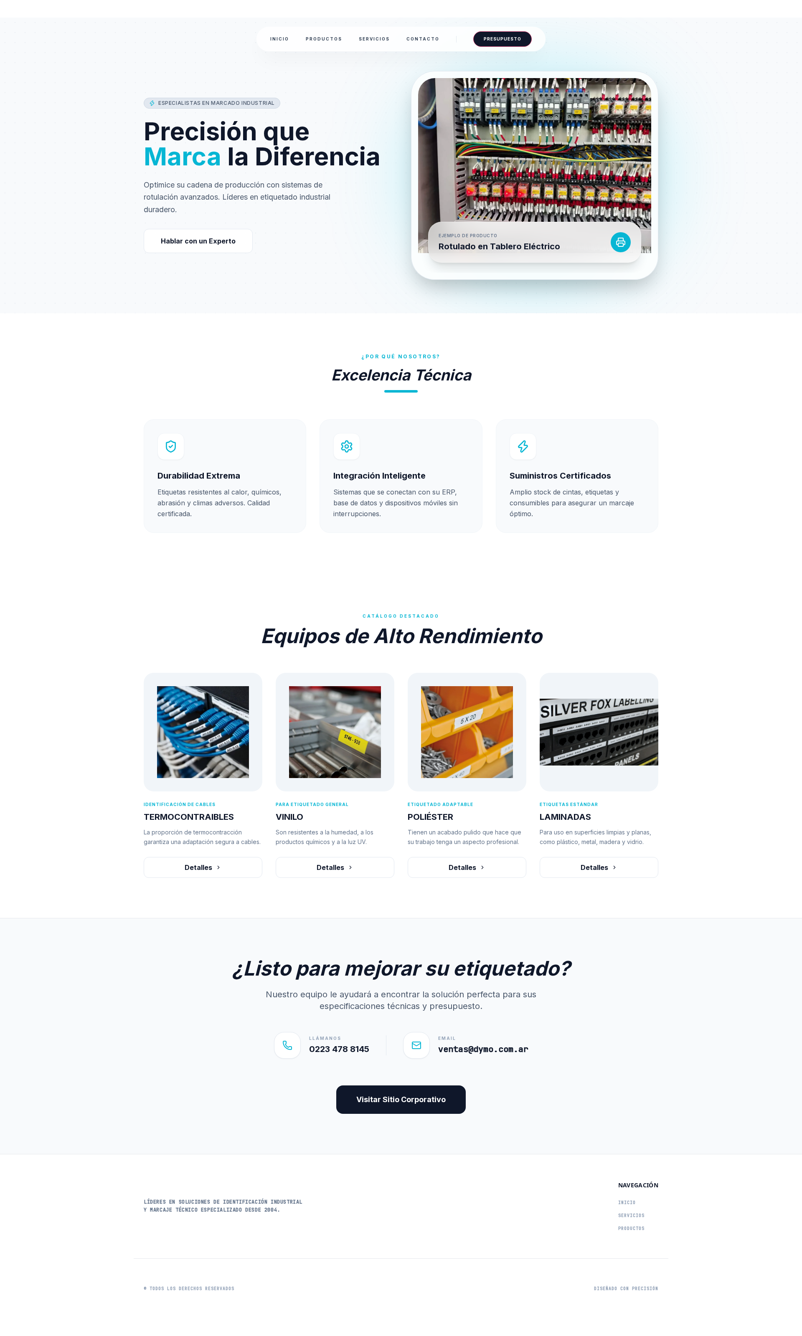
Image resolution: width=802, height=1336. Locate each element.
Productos (324, 38)
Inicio (279, 38)
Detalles (198, 867)
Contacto (422, 38)
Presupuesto (502, 38)
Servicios (374, 38)
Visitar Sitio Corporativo (401, 1099)
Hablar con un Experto (198, 241)
